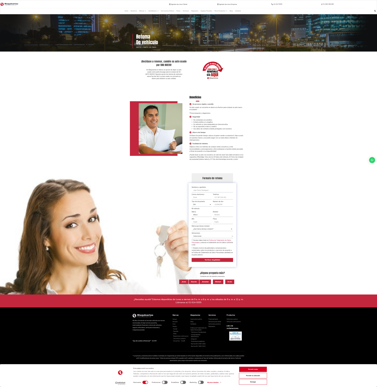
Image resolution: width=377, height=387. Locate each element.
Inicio (138, 47)
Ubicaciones (196, 233)
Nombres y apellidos (199, 187)
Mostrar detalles (213, 382)
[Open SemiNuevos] (158, 11)
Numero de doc (218, 201)
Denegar (253, 382)
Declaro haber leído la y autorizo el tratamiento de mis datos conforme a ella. (212, 242)
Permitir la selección (253, 375)
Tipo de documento (198, 201)
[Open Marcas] (145, 11)
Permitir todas (253, 369)
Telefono (216, 194)
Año (193, 219)
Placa (215, 219)
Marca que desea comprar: (201, 226)
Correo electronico (198, 194)
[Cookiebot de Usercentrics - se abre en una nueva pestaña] (120, 383)
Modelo (215, 212)
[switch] (165, 382)
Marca (194, 212)
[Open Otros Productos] (226, 11)
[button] (276, 4)
